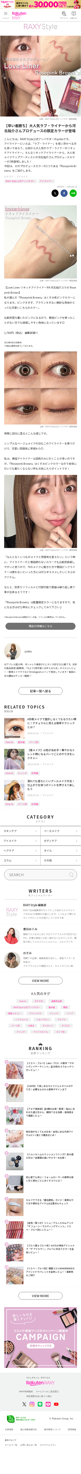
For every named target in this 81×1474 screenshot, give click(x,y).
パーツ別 (33, 742)
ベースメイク (52, 831)
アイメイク (22, 176)
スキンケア (10, 831)
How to (9, 742)
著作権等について (52, 1429)
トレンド (22, 773)
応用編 (34, 773)
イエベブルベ (42, 1019)
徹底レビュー (14, 1013)
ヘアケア (9, 850)
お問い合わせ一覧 (28, 1445)
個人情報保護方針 (28, 1429)
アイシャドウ (35, 1013)
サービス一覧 (11, 1445)
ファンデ (21, 1031)
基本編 (21, 742)
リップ (70, 1013)
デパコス (66, 1025)
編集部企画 (56, 1000)
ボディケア (50, 841)
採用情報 (72, 1429)
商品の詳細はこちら (40, 626)
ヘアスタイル (21, 1019)
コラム (7, 860)
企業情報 (9, 1429)
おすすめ (39, 1000)
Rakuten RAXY (20, 15)
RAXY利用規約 (26, 1391)
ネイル (48, 850)
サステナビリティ (48, 1445)
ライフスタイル (40, 1031)
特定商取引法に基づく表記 (39, 1396)
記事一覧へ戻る (40, 691)
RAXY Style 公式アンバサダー (20, 181)
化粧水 (31, 1025)
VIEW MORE (40, 980)
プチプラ (61, 1019)
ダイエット (48, 1025)
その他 (48, 860)
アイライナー (46, 181)
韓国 (65, 1007)
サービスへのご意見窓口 (47, 1391)
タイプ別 (60, 1031)
